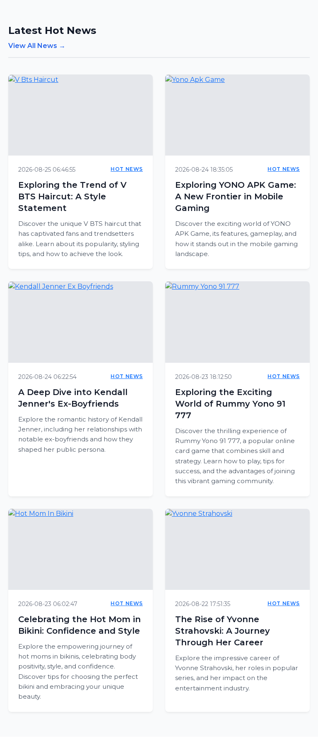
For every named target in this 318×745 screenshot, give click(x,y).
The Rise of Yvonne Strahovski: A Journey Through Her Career (222, 630)
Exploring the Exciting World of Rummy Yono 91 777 (230, 403)
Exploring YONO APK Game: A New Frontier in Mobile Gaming (235, 196)
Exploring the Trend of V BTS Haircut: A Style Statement (72, 196)
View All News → (36, 46)
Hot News (127, 169)
